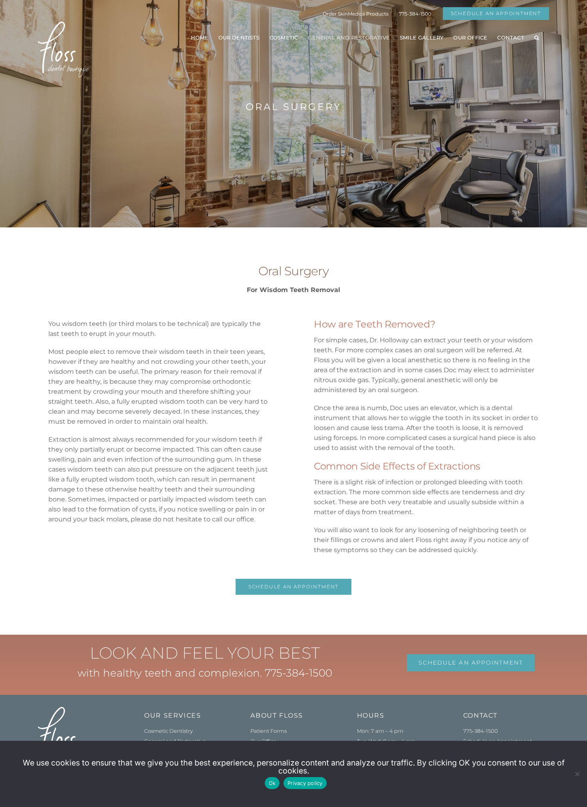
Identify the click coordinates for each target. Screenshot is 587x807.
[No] (577, 774)
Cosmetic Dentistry (168, 731)
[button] (536, 37)
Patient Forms (268, 731)
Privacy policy (305, 783)
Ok (272, 783)
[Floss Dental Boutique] (63, 710)
